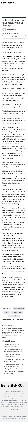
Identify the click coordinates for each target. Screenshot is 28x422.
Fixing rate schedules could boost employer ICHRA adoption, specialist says (14, 371)
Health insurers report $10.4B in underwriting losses (14, 360)
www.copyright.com (19, 330)
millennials (14, 43)
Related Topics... (7, 308)
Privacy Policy (11, 418)
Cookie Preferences (20, 418)
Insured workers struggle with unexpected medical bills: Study (13, 350)
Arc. (11, 416)
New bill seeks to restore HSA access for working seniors (13, 365)
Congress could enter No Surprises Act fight (12, 355)
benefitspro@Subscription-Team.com (16, 406)
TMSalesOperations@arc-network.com (12, 334)
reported (9, 75)
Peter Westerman (12, 29)
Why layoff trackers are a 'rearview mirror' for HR (12, 345)
